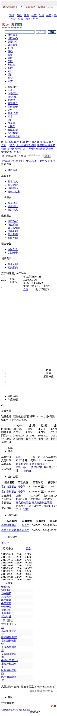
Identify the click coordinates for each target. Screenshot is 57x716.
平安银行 (6, 613)
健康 (48, 15)
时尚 (41, 15)
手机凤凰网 (29, 6)
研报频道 (13, 45)
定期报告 (13, 252)
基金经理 (13, 185)
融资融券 (13, 103)
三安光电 (6, 596)
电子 (51, 142)
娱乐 (26, 15)
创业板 (11, 64)
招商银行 (6, 590)
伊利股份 (6, 610)
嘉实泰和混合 (39, 463)
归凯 (18, 457)
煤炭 (3, 145)
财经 (19, 15)
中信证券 (6, 603)
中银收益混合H (9, 660)
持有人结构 (14, 191)
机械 (22, 142)
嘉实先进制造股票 (42, 502)
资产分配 (13, 221)
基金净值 (13, 113)
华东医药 (6, 593)
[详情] (27, 470)
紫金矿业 (6, 616)
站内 (39, 32)
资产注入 (20, 148)
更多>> (18, 152)
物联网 (41, 145)
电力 (16, 142)
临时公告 (13, 249)
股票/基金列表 (10, 161)
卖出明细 (13, 237)
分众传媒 (6, 606)
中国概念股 (14, 136)
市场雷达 (13, 93)
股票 (10, 54)
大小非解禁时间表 (26, 145)
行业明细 (13, 224)
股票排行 (13, 87)
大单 (10, 90)
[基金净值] (34, 148)
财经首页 (13, 35)
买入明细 (13, 234)
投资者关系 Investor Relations (36, 686)
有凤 (10, 697)
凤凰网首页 (11, 6)
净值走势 (13, 170)
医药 (45, 142)
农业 (28, 142)
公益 (20, 18)
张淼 (18, 495)
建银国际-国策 (9, 637)
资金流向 (13, 96)
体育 (34, 15)
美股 (10, 61)
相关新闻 (13, 267)
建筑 (39, 142)
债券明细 (13, 231)
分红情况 (13, 209)
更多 (28, 548)
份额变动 (13, 188)
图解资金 (13, 106)
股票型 (44, 148)
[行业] (4, 142)
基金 (10, 78)
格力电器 (6, 600)
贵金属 (11, 123)
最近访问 (35, 711)
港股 (10, 58)
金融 (11, 142)
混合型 (8, 152)
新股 (10, 68)
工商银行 (42, 161)
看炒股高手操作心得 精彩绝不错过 (15, 710)
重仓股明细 (14, 228)
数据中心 (13, 41)
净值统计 (13, 206)
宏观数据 (13, 129)
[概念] (12, 145)
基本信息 (13, 181)
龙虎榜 (11, 100)
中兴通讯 (6, 587)
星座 (35, 18)
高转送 (11, 148)
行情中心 (13, 38)
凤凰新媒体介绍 (10, 686)
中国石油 (31, 161)
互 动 (10, 48)
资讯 (11, 15)
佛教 (28, 18)
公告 (10, 110)
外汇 (10, 71)
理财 (10, 74)
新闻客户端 (46, 6)
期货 (10, 81)
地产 (33, 142)
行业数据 (13, 133)
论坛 (13, 18)
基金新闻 (13, 264)
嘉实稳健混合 (23, 463)
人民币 (11, 126)
